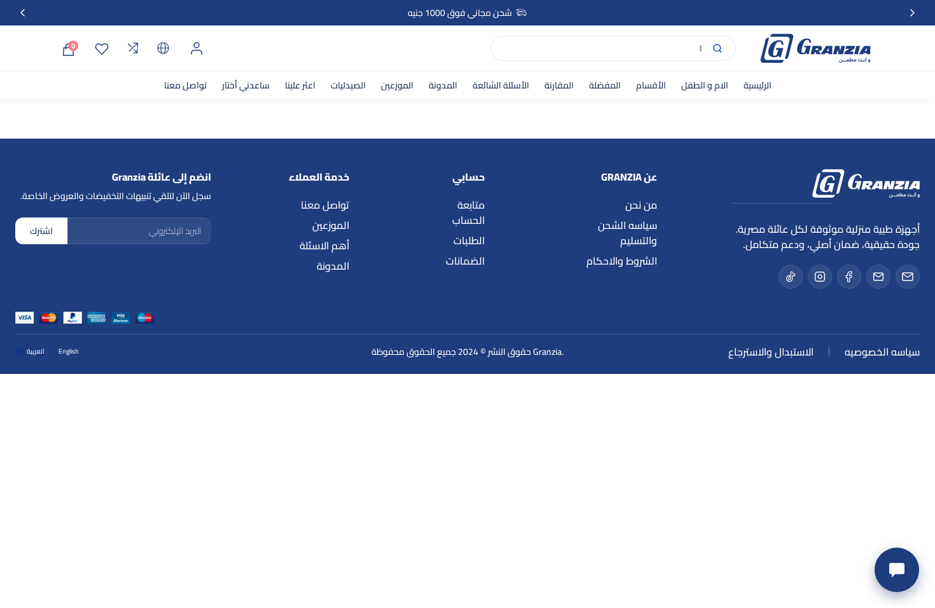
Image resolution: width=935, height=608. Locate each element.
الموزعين (397, 85)
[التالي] (912, 12)
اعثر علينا (300, 85)
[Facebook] (849, 277)
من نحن (641, 204)
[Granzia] (815, 48)
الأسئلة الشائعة (501, 85)
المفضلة (605, 85)
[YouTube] (878, 277)
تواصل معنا (185, 85)
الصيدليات (348, 85)
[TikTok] (791, 277)
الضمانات (465, 260)
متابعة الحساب (468, 212)
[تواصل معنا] (897, 570)
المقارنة (559, 85)
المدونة (443, 85)
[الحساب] (196, 48)
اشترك (41, 231)
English (69, 352)
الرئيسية (758, 85)
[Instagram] (820, 277)
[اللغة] (163, 48)
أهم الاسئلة (324, 245)
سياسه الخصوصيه (882, 351)
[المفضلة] (101, 48)
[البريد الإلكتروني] (908, 277)
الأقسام (651, 85)
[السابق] (23, 12)
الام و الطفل (704, 85)
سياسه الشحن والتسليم (627, 233)
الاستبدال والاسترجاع (771, 351)
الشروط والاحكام (621, 260)
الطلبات (469, 240)
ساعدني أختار (246, 85)
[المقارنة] (132, 48)
